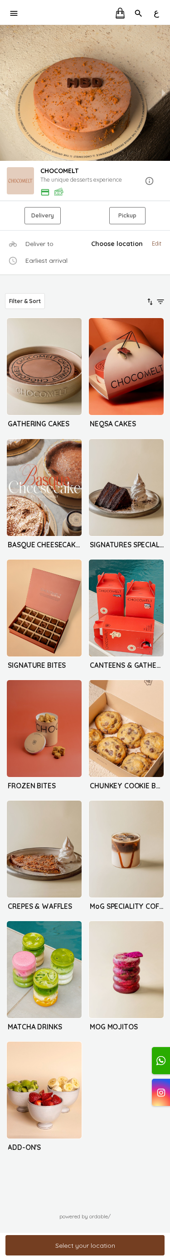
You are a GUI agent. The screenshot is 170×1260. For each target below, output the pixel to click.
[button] (85, 181)
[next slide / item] (163, 93)
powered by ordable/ (85, 1216)
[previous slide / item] (6, 93)
